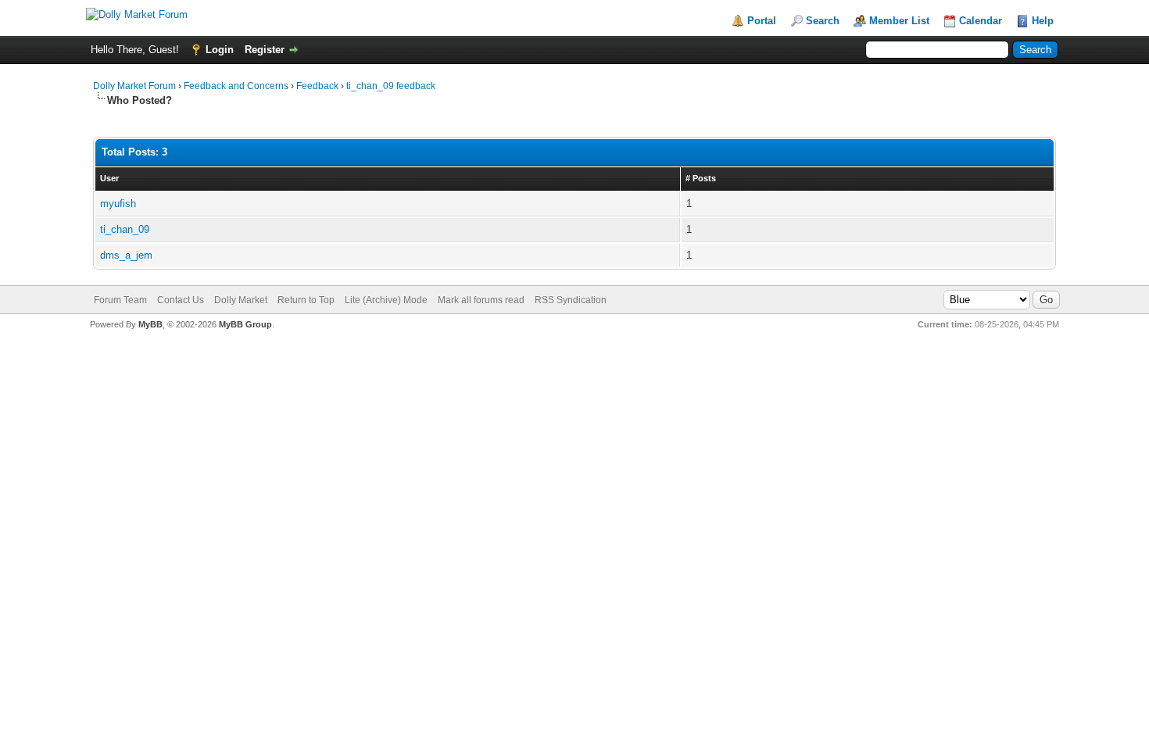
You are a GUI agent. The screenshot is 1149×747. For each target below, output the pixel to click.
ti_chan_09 (124, 229)
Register (265, 49)
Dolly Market (240, 300)
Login (220, 49)
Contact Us (180, 300)
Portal (761, 21)
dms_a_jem (126, 255)
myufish (118, 203)
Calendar (980, 21)
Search (822, 21)
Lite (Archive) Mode (386, 300)
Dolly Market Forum (134, 85)
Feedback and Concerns (236, 85)
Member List (899, 21)
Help (1043, 21)
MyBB (150, 324)
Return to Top (306, 300)
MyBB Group (245, 324)
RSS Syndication (571, 300)
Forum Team (120, 300)
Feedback (317, 85)
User (109, 178)
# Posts (700, 178)
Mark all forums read (481, 300)
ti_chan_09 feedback (390, 85)
